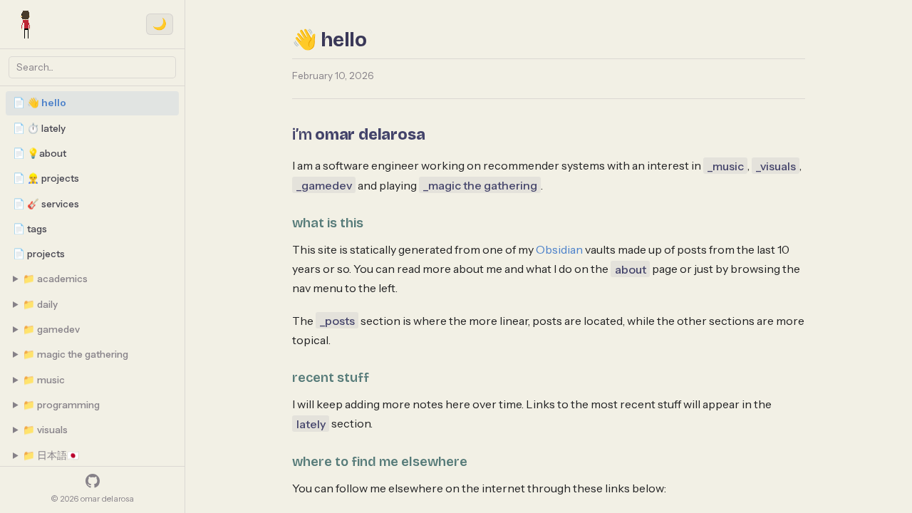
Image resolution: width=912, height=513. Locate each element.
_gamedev (324, 185)
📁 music (44, 379)
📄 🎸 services (46, 203)
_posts (337, 321)
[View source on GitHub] (93, 481)
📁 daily (40, 304)
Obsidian (559, 249)
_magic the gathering (480, 185)
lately (311, 423)
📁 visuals (45, 429)
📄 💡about (39, 153)
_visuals (776, 165)
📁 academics (55, 278)
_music (726, 165)
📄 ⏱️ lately (39, 128)
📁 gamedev (51, 329)
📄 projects (39, 253)
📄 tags (30, 228)
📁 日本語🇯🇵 (51, 455)
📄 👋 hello (39, 102)
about (630, 268)
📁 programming (61, 404)
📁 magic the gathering (75, 354)
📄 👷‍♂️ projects (46, 178)
